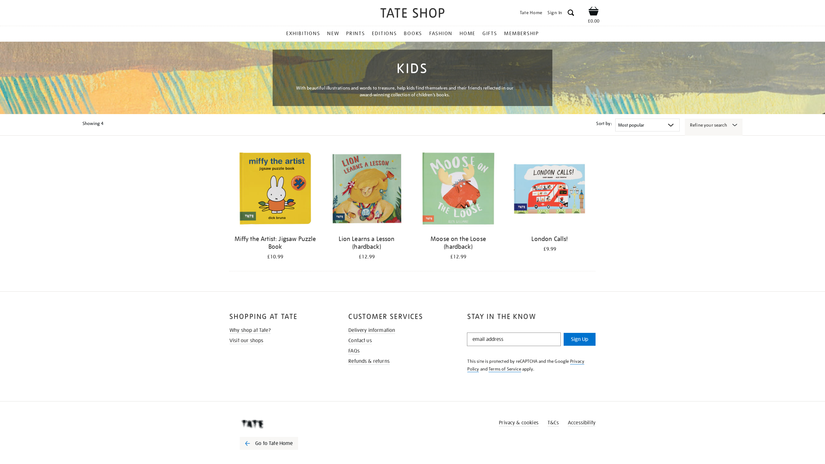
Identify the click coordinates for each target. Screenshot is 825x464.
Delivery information (371, 330)
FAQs (354, 351)
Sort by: (604, 123)
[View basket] (593, 12)
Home (467, 33)
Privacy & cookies (519, 423)
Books (413, 33)
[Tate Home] (280, 424)
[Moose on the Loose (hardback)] (458, 190)
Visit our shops (246, 340)
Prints (355, 33)
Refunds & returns (369, 361)
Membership (521, 33)
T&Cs (553, 423)
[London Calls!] (550, 190)
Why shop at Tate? (250, 330)
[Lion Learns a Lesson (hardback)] (367, 190)
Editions (384, 33)
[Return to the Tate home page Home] (412, 14)
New (333, 33)
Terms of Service (505, 369)
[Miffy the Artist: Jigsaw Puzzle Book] (275, 190)
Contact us (360, 340)
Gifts (489, 33)
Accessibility (582, 423)
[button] (571, 13)
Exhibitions (303, 33)
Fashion (440, 33)
